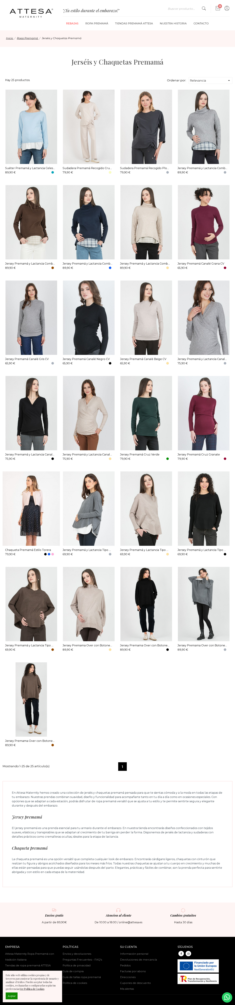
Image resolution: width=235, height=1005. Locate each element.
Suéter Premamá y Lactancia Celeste (30, 168)
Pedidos (125, 965)
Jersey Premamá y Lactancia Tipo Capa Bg (145, 550)
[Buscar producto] (204, 8)
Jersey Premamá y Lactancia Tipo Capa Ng (202, 550)
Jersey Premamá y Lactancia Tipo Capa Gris (87, 550)
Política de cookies (75, 983)
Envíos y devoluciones (77, 953)
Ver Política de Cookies (32, 989)
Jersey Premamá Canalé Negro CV (86, 359)
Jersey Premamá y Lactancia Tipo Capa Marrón (30, 645)
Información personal (134, 953)
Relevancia (210, 80)
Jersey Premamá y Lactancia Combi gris (202, 168)
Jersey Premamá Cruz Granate (199, 454)
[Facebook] (181, 953)
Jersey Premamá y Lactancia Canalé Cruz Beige (87, 454)
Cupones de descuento (135, 983)
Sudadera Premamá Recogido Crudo (87, 168)
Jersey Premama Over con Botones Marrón (30, 741)
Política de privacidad (76, 965)
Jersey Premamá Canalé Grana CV (201, 263)
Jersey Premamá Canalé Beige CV (143, 359)
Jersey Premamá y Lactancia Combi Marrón (30, 263)
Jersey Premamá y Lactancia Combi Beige (145, 263)
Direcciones (128, 977)
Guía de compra (73, 971)
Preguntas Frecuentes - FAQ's (82, 959)
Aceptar (12, 996)
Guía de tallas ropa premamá (82, 977)
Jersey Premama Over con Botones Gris (202, 645)
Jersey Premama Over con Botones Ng (145, 645)
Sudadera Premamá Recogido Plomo (145, 168)
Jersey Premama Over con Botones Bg (87, 645)
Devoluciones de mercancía (138, 959)
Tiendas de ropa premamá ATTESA (28, 965)
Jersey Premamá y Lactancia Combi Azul (87, 263)
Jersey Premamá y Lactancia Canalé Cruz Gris (202, 359)
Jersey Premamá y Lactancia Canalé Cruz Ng (30, 454)
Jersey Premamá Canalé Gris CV (27, 359)
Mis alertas (127, 988)
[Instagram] (188, 953)
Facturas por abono (133, 971)
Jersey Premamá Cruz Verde (139, 454)
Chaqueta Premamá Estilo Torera (28, 550)
